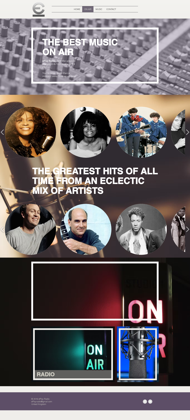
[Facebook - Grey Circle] (145, 401)
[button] (30, 132)
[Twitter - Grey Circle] (150, 401)
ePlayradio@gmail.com (41, 401)
